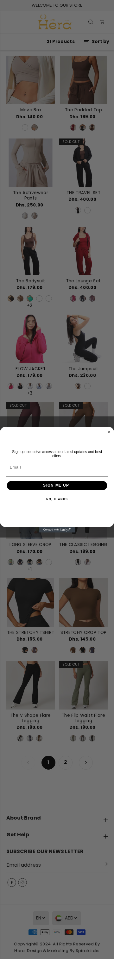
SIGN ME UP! (57, 485)
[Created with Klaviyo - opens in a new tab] (57, 529)
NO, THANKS (57, 499)
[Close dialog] (109, 431)
